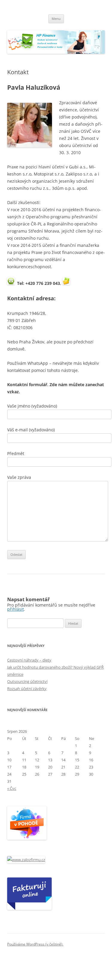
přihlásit (15, 609)
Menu (56, 18)
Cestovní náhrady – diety (29, 660)
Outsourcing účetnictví (27, 681)
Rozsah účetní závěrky (27, 688)
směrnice (15, 674)
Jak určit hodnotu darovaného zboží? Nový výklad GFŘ (55, 667)
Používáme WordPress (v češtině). (35, 944)
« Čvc (11, 788)
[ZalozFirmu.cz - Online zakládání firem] (26, 859)
